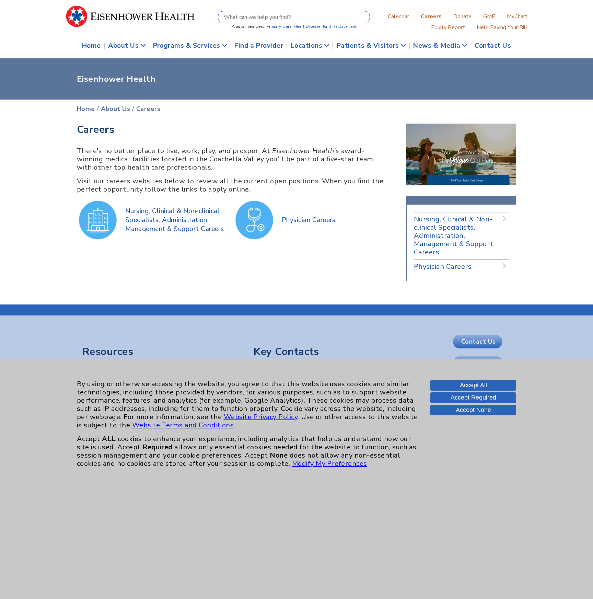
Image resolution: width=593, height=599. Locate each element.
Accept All (473, 385)
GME (489, 16)
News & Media (437, 45)
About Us (124, 45)
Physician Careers (308, 220)
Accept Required (473, 397)
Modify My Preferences (329, 463)
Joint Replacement (340, 26)
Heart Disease (307, 26)
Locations (307, 45)
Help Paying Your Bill (502, 27)
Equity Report (448, 27)
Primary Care (279, 26)
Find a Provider (258, 45)
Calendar (398, 16)
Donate (462, 16)
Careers (148, 109)
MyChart (517, 16)
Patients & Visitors (369, 45)
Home (91, 45)
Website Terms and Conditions (183, 425)
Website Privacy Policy (261, 417)
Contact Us (493, 45)
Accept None (473, 409)
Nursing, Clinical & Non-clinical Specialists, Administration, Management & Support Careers (174, 220)
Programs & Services (187, 45)
